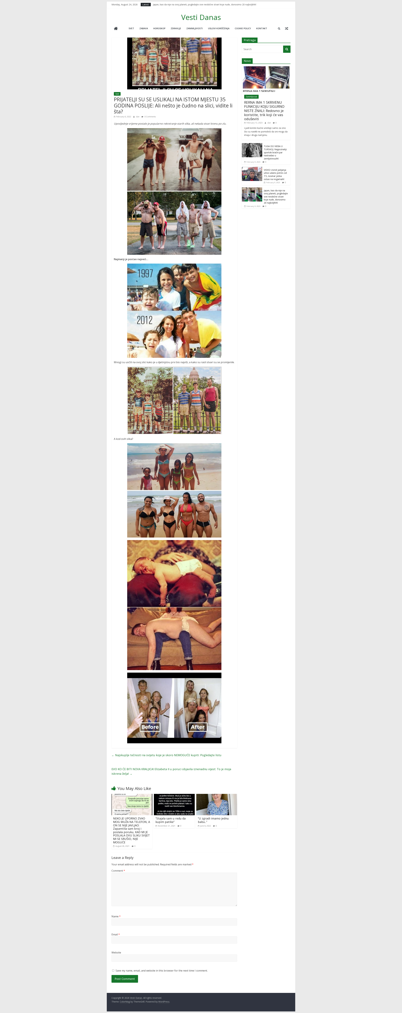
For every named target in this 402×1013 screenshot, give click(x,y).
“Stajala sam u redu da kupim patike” (170, 820)
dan (138, 116)
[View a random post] (287, 28)
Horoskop (159, 28)
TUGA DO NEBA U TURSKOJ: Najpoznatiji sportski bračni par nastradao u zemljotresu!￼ (275, 152)
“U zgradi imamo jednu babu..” (213, 820)
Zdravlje (176, 28)
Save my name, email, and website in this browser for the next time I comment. (162, 970)
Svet (131, 28)
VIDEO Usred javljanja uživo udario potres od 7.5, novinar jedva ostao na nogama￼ (275, 174)
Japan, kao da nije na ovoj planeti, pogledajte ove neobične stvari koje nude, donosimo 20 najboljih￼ (276, 196)
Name (116, 916)
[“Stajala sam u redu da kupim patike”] (174, 795)
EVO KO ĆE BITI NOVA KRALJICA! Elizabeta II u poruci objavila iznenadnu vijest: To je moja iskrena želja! (171, 771)
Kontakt (261, 28)
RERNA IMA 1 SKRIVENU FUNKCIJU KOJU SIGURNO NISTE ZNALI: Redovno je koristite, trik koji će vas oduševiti (264, 110)
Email (115, 934)
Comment (118, 870)
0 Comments (150, 116)
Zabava (143, 28)
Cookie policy (243, 28)
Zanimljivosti (194, 28)
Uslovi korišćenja (218, 28)
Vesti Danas (201, 17)
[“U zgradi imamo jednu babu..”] (216, 795)
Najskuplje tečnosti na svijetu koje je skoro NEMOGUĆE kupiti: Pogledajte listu (166, 755)
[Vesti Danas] (115, 29)
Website (116, 952)
